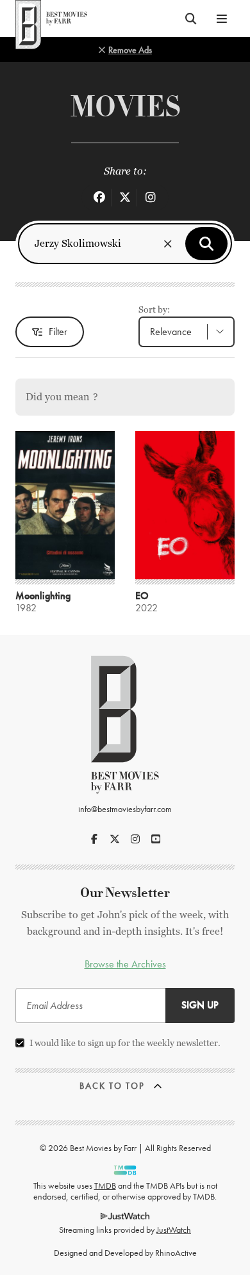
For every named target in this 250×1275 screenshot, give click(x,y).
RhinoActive (176, 1252)
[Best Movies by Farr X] (114, 839)
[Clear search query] (168, 243)
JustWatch (173, 1229)
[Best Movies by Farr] (51, 18)
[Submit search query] (206, 243)
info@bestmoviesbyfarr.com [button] (125, 808)
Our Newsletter (125, 893)
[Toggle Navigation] (222, 18)
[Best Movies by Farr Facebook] (94, 839)
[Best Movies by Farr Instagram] (135, 839)
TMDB (105, 1185)
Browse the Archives (125, 964)
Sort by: (154, 309)
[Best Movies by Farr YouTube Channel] (156, 839)
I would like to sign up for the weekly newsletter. (125, 1042)
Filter (58, 331)
